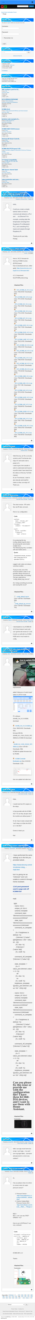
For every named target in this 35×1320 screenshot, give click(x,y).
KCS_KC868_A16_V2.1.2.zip (23, 390)
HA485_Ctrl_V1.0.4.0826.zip (23, 726)
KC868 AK (5, 617)
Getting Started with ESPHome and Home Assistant (16, 110)
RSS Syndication (28, 1313)
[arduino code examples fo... (11, 119)
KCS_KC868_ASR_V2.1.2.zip (23, 325)
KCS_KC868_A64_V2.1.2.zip (23, 418)
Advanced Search (17, 55)
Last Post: (4, 92)
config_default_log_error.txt (23, 603)
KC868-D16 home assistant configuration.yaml (15, 846)
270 (6, 1296)
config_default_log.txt (23, 596)
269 (3, 1296)
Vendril (11, 1171)
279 (3, 1297)
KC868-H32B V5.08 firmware (11, 129)
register (9, 22)
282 (13, 1297)
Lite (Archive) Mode (7, 1313)
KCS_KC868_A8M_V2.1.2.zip (23, 376)
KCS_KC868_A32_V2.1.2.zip (23, 404)
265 (22, 1295)
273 (16, 1296)
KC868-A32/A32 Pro (9, 120)
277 (28, 1296)
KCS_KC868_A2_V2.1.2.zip (25, 345)
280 (7, 1297)
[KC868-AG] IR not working (10, 495)
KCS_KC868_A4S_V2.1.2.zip (23, 358)
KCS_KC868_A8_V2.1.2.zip (25, 369)
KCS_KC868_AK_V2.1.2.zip (23, 304)
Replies (30, 199)
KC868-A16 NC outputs (9, 790)
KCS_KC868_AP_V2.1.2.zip (23, 318)
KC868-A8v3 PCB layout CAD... (11, 148)
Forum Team (14, 1309)
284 (19, 1297)
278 (31, 1296)
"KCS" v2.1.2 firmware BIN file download (14, 249)
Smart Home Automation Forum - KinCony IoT (14, 1311)
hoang (10, 197)
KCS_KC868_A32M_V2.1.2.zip (24, 411)
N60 (6, 91)
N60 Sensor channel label (10, 169)
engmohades (12, 848)
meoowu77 (9, 131)
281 (10, 1297)
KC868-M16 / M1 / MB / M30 (11, 161)
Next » (27, 1297)
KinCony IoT (4, 1318)
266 (25, 1295)
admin (8, 92)
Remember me (8, 38)
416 (24, 1297)
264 (19, 1295)
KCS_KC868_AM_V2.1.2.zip (23, 311)
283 (16, 1297)
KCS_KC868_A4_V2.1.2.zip (25, 350)
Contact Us (21, 1309)
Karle (8, 792)
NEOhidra (9, 498)
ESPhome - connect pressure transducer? (14, 1168)
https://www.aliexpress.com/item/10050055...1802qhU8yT (24, 1197)
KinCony (8, 1316)
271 (10, 1296)
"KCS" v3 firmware (9, 100)
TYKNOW (10, 449)
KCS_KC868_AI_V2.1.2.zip (25, 290)
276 (25, 1296)
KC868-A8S (29, 1171)
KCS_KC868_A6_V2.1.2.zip (25, 363)
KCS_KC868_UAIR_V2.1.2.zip (24, 339)
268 (31, 1295)
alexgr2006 (10, 1142)
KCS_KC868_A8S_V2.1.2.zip (23, 383)
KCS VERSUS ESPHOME (10, 99)
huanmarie (9, 122)
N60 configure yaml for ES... (10, 89)
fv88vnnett (12, 65)
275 (22, 1296)
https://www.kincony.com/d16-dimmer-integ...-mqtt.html (22, 867)
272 (13, 1296)
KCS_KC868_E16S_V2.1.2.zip (24, 332)
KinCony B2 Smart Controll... (11, 139)
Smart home (6, 1139)
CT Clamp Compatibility (9, 160)
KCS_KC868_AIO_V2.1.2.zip (23, 297)
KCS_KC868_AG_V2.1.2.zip (23, 432)
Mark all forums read (18, 1313)
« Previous (11, 1295)
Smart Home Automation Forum (9, 12)
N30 (6, 181)
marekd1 (8, 172)
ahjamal (10, 620)
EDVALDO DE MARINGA (12, 102)
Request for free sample (9, 446)
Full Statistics (5, 70)
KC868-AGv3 (6, 109)
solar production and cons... (10, 179)
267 (28, 1295)
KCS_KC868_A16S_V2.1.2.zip (24, 397)
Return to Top (29, 1311)
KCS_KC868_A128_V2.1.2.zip (24, 425)
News (6, 130)
